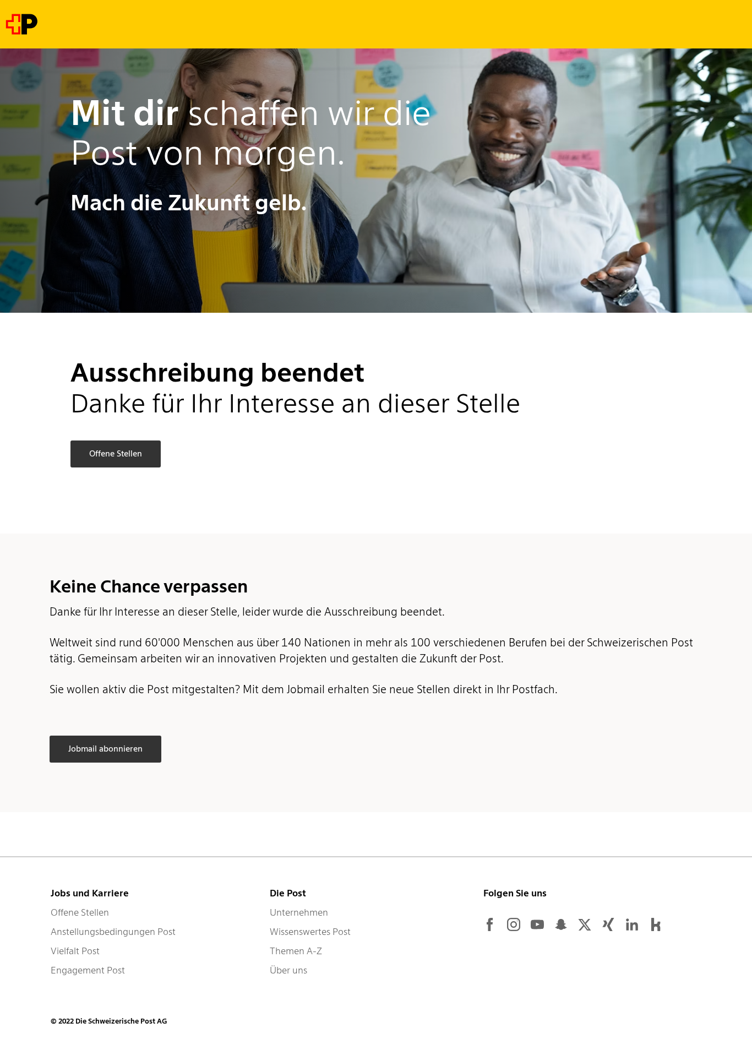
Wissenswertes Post (310, 931)
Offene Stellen (80, 912)
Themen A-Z (296, 950)
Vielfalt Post (75, 950)
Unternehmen (299, 912)
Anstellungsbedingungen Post (113, 931)
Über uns (288, 970)
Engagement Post (88, 970)
